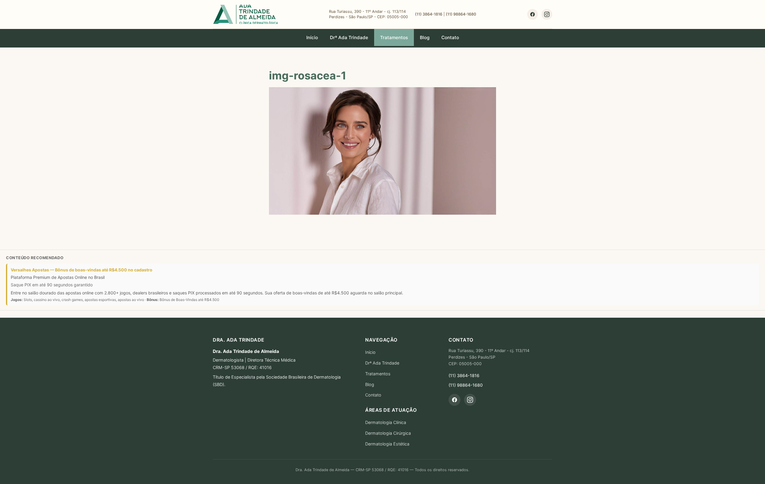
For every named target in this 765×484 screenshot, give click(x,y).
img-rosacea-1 (307, 75)
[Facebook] (532, 14)
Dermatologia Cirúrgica (388, 433)
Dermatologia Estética (387, 443)
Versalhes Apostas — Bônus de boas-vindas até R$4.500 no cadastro (81, 269)
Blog (424, 37)
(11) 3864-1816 (428, 14)
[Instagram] (546, 14)
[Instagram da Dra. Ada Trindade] (470, 400)
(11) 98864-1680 (461, 14)
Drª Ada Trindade (349, 37)
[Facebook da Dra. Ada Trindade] (454, 400)
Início (312, 37)
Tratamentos (394, 37)
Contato (450, 37)
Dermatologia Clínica (385, 422)
